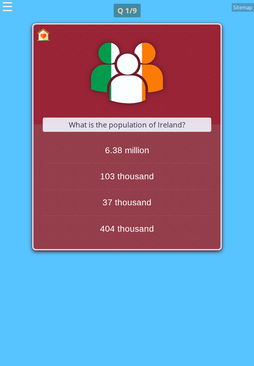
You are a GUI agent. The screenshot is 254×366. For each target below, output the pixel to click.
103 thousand (127, 176)
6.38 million (127, 150)
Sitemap (242, 7)
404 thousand (127, 229)
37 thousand (127, 202)
